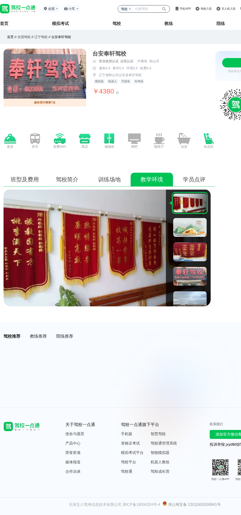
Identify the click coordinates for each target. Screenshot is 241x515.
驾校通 (126, 471)
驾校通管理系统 (164, 443)
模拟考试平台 (132, 453)
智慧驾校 (158, 434)
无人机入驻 (228, 8)
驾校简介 (67, 179)
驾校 (116, 23)
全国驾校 (24, 37)
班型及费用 (25, 179)
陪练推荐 (64, 336)
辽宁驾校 (41, 37)
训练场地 (109, 179)
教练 (169, 23)
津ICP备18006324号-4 (141, 505)
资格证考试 (130, 443)
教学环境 (152, 179)
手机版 (126, 434)
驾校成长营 (160, 471)
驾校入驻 (206, 8)
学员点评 (194, 179)
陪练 (221, 23)
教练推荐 (38, 336)
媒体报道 (72, 462)
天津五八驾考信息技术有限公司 (95, 505)
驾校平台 (128, 462)
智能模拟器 (160, 453)
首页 (4, 23)
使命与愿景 (74, 434)
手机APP (185, 8)
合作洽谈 (72, 471)
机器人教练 (160, 462)
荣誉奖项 (72, 453)
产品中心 (72, 443)
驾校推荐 (12, 336)
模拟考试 (60, 23)
